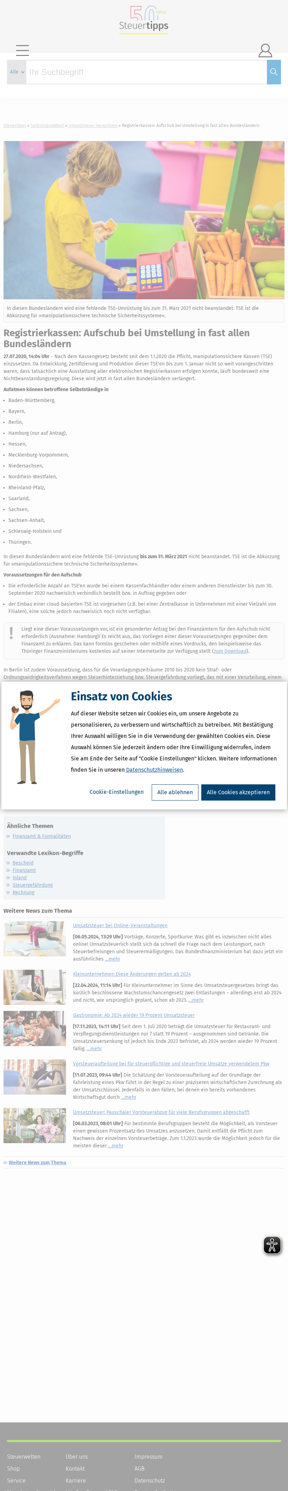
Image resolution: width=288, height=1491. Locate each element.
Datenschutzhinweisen (154, 769)
